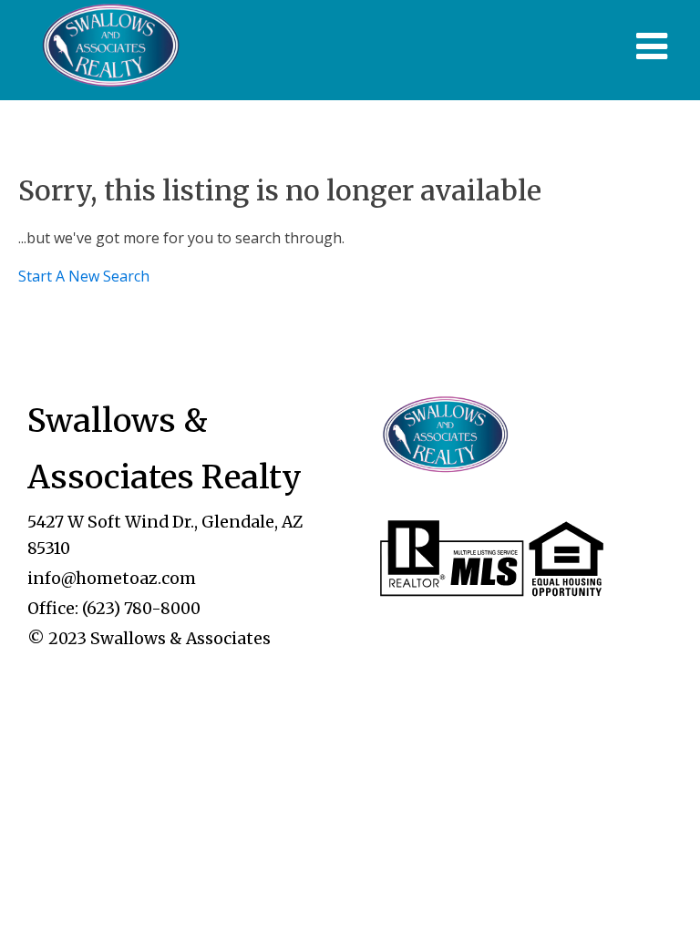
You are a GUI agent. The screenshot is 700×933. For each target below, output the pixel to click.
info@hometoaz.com (111, 579)
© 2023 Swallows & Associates (149, 639)
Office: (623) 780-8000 (114, 609)
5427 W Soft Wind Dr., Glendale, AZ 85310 (165, 535)
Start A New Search (83, 276)
